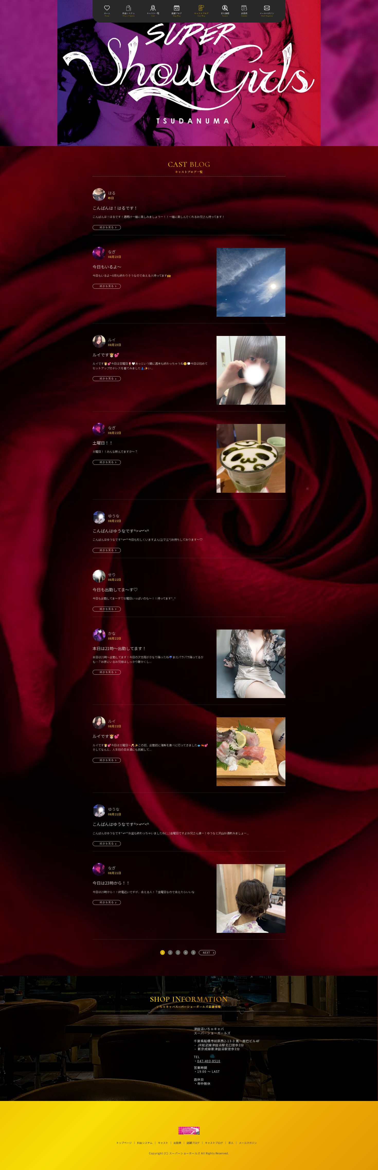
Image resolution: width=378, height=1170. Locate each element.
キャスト (163, 1143)
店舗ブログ (193, 1143)
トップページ (124, 1143)
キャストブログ (214, 1143)
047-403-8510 (208, 1061)
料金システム (144, 1143)
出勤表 (177, 1143)
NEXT (206, 952)
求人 (230, 1143)
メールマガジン (248, 1143)
